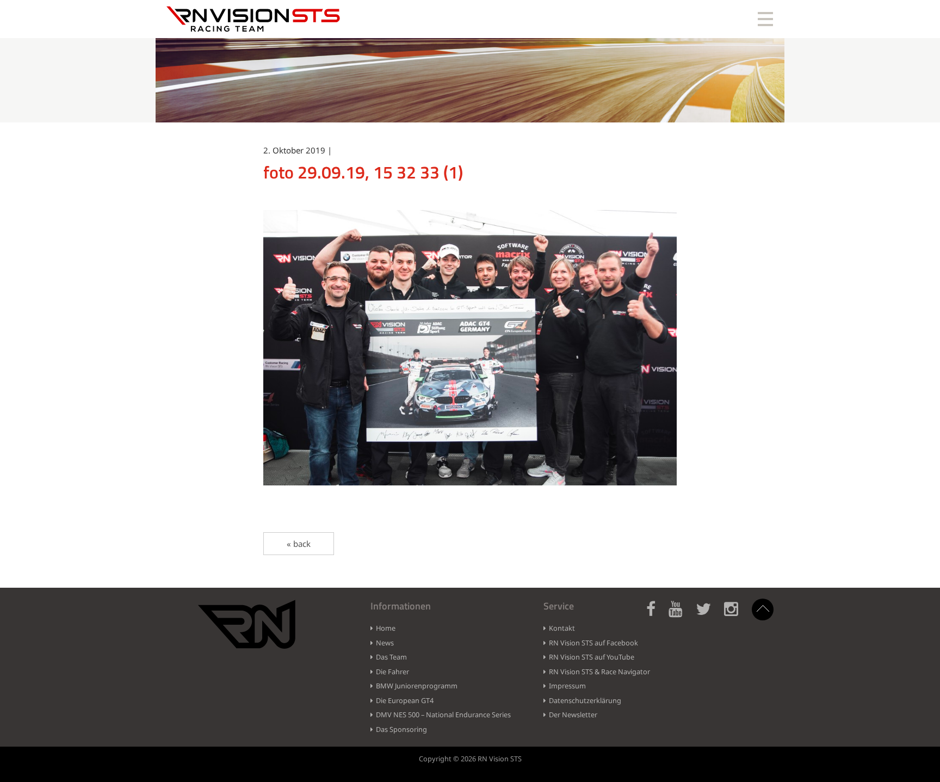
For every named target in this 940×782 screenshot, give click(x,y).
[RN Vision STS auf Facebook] (656, 615)
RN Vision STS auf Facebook (593, 643)
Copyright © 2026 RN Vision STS (470, 758)
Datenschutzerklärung (585, 700)
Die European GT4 (405, 700)
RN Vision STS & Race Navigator (599, 671)
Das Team (391, 657)
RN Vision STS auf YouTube (591, 657)
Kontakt (562, 628)
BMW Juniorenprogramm (416, 686)
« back (299, 543)
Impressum (567, 686)
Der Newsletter (573, 714)
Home (385, 628)
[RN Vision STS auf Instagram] (736, 615)
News (385, 643)
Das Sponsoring (401, 729)
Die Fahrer (392, 671)
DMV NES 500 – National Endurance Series (443, 714)
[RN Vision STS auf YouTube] (681, 615)
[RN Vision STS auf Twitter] (709, 615)
